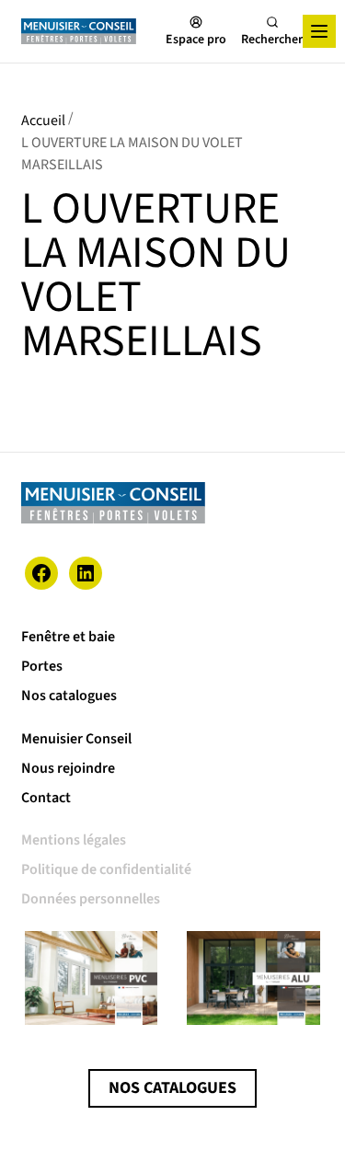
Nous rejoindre (68, 768)
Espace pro (196, 38)
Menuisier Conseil (76, 739)
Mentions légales (73, 840)
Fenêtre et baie (68, 637)
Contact (46, 798)
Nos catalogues (69, 695)
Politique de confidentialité (106, 869)
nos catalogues (172, 1087)
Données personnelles (90, 899)
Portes (42, 666)
